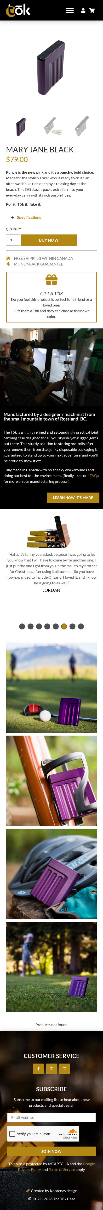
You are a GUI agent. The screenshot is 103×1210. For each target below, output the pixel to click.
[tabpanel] (51, 584)
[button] (69, 10)
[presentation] (22, 626)
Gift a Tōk (51, 293)
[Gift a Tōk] (51, 280)
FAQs (94, 475)
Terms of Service (62, 1169)
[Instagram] (51, 1069)
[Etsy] (64, 1069)
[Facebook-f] (38, 1069)
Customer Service (52, 1055)
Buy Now (49, 240)
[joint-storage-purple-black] (51, 66)
